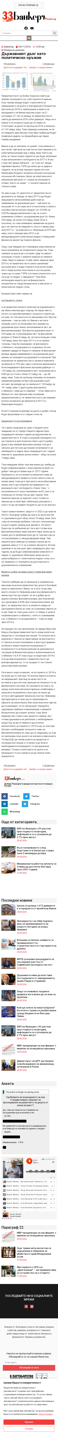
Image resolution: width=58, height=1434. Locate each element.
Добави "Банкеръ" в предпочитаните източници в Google (28, 785)
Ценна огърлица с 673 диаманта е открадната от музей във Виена (36, 907)
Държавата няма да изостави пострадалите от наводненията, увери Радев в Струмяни (36, 978)
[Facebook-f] (26, 1306)
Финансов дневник (14, 50)
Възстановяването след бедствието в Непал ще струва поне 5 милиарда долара (35, 850)
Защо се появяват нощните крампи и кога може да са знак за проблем (36, 994)
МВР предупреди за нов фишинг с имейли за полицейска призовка (36, 1047)
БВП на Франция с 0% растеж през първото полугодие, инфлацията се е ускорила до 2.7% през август (34, 832)
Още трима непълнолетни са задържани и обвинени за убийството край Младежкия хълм (34, 1252)
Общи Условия (45, 1414)
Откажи (29, 1428)
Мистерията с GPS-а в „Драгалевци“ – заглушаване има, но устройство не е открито (36, 1270)
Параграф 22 (12, 1227)
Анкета (7, 1083)
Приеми (29, 1422)
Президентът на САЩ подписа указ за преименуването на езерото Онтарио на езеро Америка (35, 925)
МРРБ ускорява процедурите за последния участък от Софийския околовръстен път (35, 962)
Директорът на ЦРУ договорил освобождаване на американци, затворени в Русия (35, 1064)
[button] (29, 38)
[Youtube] (32, 28)
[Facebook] (26, 28)
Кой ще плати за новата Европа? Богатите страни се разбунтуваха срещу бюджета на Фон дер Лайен (36, 1012)
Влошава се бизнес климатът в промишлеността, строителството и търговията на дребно (36, 944)
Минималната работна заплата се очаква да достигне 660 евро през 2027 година (36, 866)
